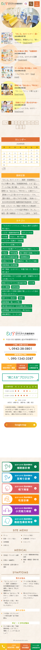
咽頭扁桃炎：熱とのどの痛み (26, 261)
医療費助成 (24, 257)
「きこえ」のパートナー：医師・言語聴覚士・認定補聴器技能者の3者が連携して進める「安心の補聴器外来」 (11, 586)
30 (37, 123)
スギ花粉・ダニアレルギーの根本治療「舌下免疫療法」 (10, 615)
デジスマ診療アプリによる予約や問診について (20, 249)
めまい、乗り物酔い (18, 236)
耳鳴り (21, 298)
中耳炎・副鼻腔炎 (8, 560)
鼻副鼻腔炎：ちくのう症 (11, 314)
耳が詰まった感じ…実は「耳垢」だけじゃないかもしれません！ (10, 603)
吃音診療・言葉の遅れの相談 (10, 566)
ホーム (5, 535)
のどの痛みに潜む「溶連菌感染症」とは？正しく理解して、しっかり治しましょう (11, 629)
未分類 (31, 283)
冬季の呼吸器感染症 (10, 257)
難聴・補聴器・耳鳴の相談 (30, 561)
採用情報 (6, 542)
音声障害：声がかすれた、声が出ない (16, 310)
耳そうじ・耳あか (9, 298)
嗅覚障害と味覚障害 (10, 265)
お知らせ (6, 545)
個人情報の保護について (29, 253)
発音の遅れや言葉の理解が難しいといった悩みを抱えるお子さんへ (20, 292)
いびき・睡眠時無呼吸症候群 (30, 556)
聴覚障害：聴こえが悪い (11, 302)
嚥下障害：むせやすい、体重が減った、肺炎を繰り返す (20, 270)
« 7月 (4, 168)
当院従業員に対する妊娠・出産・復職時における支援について (20, 277)
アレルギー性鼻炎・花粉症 (12, 240)
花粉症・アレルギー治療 (10, 555)
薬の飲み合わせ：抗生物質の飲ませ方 (16, 306)
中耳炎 (4, 253)
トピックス (26, 542)
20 (33, 123)
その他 (4, 236)
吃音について (7, 261)
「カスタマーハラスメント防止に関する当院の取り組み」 (20, 227)
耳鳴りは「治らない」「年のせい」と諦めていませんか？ (11, 595)
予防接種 (13, 253)
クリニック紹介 (28, 535)
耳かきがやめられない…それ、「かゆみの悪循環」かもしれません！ (31, 595)
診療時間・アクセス (29, 539)
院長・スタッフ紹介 (9, 539)
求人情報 (5, 287)
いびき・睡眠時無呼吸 (10, 232)
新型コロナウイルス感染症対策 (14, 283)
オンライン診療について (11, 244)
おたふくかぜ (27, 232)
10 (29, 123)
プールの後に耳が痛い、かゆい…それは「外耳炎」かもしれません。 (31, 583)
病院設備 (15, 287)
